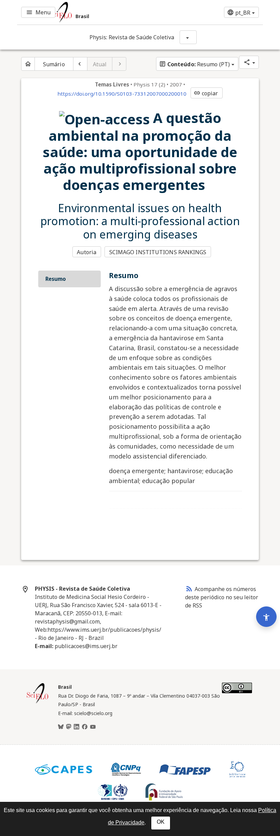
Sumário (54, 64)
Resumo (55, 278)
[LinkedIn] (76, 727)
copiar (206, 93)
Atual (100, 64)
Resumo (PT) (194, 64)
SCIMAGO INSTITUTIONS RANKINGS (158, 252)
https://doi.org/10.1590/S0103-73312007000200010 (121, 93)
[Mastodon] (68, 727)
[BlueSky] (61, 727)
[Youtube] (93, 727)
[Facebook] (84, 727)
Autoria (86, 252)
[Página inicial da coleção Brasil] (37, 702)
